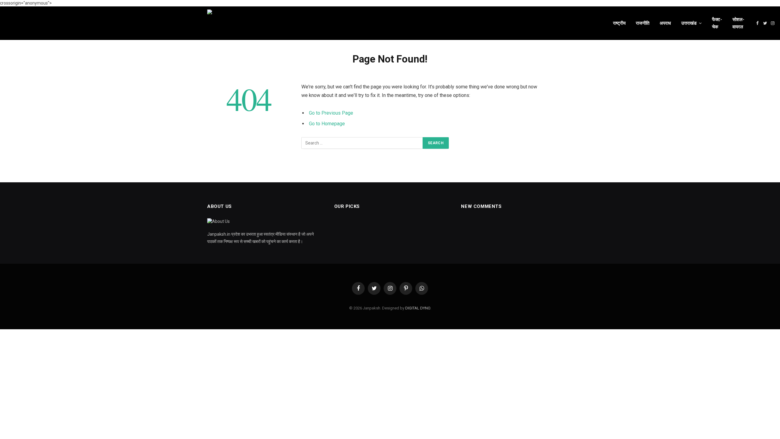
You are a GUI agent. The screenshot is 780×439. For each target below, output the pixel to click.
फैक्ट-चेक (717, 23)
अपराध (665, 23)
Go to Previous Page (331, 113)
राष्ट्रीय (619, 23)
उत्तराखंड (689, 23)
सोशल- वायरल (738, 23)
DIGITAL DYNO (417, 308)
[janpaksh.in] (402, 23)
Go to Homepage (327, 124)
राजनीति (642, 23)
